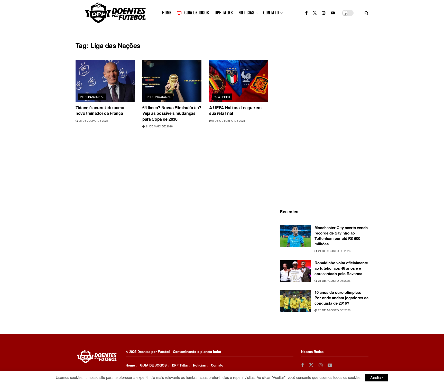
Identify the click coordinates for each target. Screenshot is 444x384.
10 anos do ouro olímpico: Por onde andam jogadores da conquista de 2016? (341, 297)
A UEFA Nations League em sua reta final (235, 110)
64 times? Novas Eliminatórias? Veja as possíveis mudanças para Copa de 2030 (171, 113)
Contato (271, 13)
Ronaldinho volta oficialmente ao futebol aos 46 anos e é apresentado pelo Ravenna (341, 268)
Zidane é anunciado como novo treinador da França (100, 110)
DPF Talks (224, 13)
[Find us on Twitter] (315, 13)
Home (166, 13)
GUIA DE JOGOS (196, 13)
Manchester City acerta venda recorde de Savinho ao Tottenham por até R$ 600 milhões (341, 236)
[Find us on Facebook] (306, 13)
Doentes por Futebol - (154, 351)
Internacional (92, 97)
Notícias (246, 13)
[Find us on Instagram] (324, 13)
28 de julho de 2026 (93, 120)
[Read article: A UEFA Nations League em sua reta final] (238, 81)
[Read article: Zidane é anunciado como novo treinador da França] (105, 81)
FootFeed (222, 97)
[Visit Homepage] (115, 13)
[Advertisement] (324, 118)
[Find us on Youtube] (333, 13)
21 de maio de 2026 (159, 126)
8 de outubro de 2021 (228, 120)
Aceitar (376, 377)
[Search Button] (366, 13)
